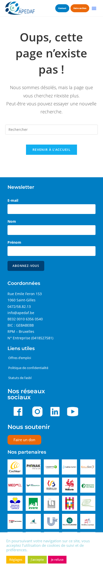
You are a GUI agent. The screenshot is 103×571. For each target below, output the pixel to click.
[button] (94, 8)
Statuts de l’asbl (20, 378)
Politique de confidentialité (28, 368)
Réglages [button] (15, 559)
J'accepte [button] (37, 559)
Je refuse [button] (57, 559)
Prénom (14, 242)
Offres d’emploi (19, 358)
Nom (12, 221)
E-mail (13, 200)
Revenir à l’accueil (51, 149)
